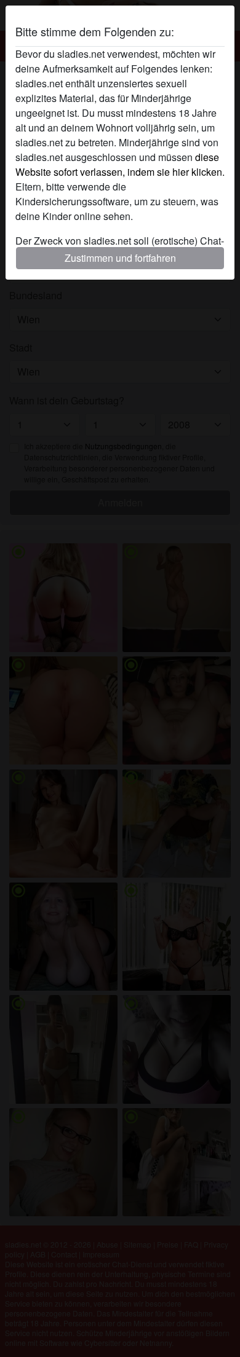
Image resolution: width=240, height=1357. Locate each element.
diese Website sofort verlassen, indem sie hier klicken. (120, 164)
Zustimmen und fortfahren (120, 258)
